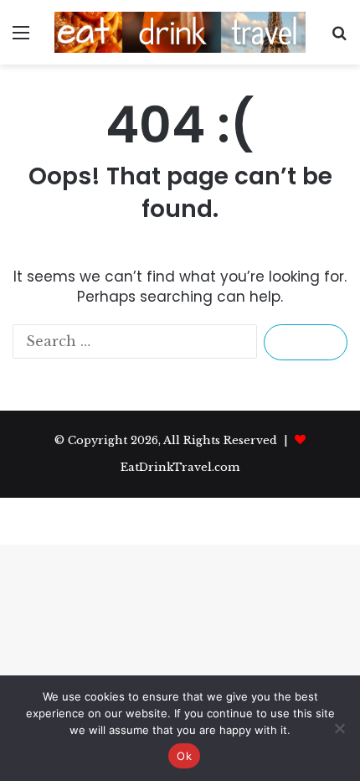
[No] (339, 728)
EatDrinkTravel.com (180, 467)
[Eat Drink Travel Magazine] (180, 32)
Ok (184, 756)
